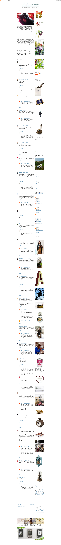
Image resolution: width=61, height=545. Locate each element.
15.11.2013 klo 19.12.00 (25, 460)
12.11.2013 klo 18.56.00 (23, 358)
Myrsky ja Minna (21, 258)
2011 (36, 188)
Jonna (19, 276)
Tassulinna (37, 212)
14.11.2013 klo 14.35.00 (26, 446)
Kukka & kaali (37, 232)
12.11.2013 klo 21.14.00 (23, 392)
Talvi (36, 507)
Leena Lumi (20, 460)
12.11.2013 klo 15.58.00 (24, 326)
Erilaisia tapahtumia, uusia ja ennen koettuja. (39, 197)
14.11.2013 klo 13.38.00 (23, 430)
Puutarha (42, 501)
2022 (36, 175)
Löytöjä (43, 495)
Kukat (36, 492)
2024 (36, 173)
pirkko (19, 223)
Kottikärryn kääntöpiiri (39, 203)
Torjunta (36, 509)
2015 (36, 183)
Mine (19, 392)
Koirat (37, 491)
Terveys (39, 508)
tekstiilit (36, 508)
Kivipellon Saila (38, 201)
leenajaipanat (20, 172)
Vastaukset (21, 68)
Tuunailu (36, 510)
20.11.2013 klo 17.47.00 (24, 477)
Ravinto (36, 503)
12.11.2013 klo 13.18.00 (25, 210)
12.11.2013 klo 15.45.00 (26, 267)
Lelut (39, 493)
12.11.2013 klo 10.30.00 (25, 125)
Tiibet (42, 508)
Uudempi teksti (19, 504)
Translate (41, 193)
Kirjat (37, 490)
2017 (36, 181)
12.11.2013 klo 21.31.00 (26, 403)
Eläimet (40, 486)
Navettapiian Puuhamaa (39, 223)
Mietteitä (40, 496)
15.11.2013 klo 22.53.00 (26, 469)
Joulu (43, 486)
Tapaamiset (41, 507)
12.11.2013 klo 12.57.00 (23, 193)
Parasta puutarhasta (38, 219)
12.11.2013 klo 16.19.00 (26, 333)
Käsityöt (36, 493)
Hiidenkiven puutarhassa (39, 228)
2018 (36, 180)
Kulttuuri (41, 492)
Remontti (42, 503)
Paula (19, 430)
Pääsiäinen (40, 502)
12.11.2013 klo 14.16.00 (26, 258)
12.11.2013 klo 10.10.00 (26, 86)
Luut (38, 495)
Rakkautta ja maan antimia (39, 230)
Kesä (42, 488)
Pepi (19, 193)
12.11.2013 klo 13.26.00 (24, 223)
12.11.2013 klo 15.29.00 (26, 217)
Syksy (38, 506)
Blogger (36, 486)
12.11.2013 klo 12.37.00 (26, 163)
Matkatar (20, 157)
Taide (42, 506)
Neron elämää (38, 499)
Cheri (21, 69)
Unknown (20, 477)
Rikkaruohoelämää (38, 210)
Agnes (36, 485)
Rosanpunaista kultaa (38, 226)
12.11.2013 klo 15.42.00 (26, 248)
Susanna (20, 142)
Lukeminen (42, 493)
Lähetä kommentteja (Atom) (22, 506)
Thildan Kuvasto (38, 205)
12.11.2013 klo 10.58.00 (26, 149)
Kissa (40, 490)
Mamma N (20, 125)
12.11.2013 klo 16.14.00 (23, 343)
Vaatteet (41, 510)
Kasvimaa (37, 488)
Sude (19, 110)
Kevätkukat (42, 489)
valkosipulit (36, 511)
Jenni (19, 343)
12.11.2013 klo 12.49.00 (25, 172)
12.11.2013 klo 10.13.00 (26, 101)
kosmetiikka (40, 491)
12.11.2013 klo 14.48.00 (23, 276)
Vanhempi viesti (32, 504)
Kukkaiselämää (21, 79)
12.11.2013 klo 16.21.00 (26, 350)
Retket (36, 504)
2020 (36, 177)
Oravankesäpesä (38, 234)
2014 (36, 184)
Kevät (36, 489)
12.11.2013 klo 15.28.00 (26, 202)
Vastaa (20, 66)
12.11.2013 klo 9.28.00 (24, 61)
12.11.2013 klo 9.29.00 (26, 79)
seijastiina (20, 298)
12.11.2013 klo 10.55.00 (26, 118)
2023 (36, 174)
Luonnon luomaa (38, 214)
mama (19, 61)
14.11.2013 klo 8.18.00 (27, 320)
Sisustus (42, 505)
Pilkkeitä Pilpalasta (38, 221)
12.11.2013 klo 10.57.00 (26, 132)
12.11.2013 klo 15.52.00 (26, 309)
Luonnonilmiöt (38, 494)
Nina (19, 358)
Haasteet (36, 486)
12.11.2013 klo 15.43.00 (25, 298)
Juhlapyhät (39, 487)
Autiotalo (42, 485)
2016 (36, 182)
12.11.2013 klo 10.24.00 (23, 110)
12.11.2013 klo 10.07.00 (26, 69)
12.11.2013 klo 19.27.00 (26, 365)
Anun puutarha (38, 199)
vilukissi (20, 326)
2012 (36, 187)
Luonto (43, 494)
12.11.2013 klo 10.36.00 (24, 142)
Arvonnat (39, 485)
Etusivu (25, 504)
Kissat (43, 490)
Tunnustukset (40, 509)
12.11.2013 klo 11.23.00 (24, 157)
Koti (42, 491)
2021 (36, 176)
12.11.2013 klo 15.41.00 (26, 230)
